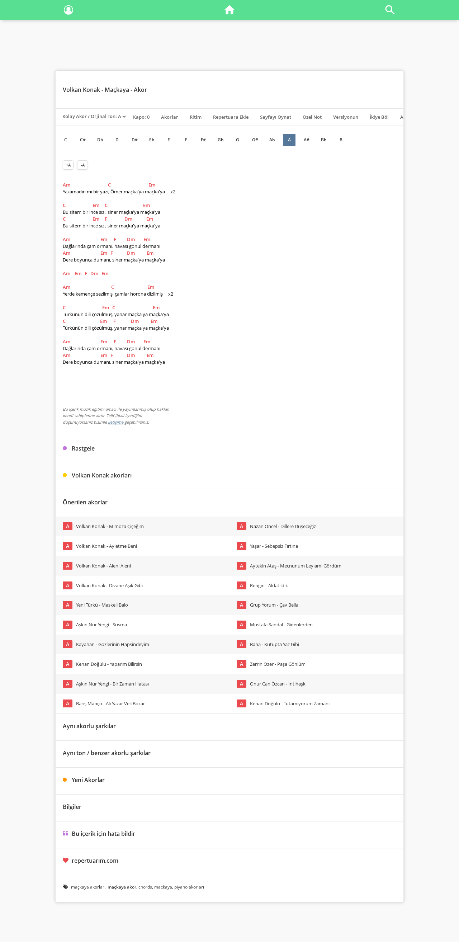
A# (306, 140)
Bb (323, 140)
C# (83, 140)
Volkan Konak (81, 90)
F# (203, 140)
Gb (220, 140)
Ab (272, 140)
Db (100, 140)
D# (135, 140)
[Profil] (68, 11)
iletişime (115, 422)
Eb (151, 140)
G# (255, 140)
